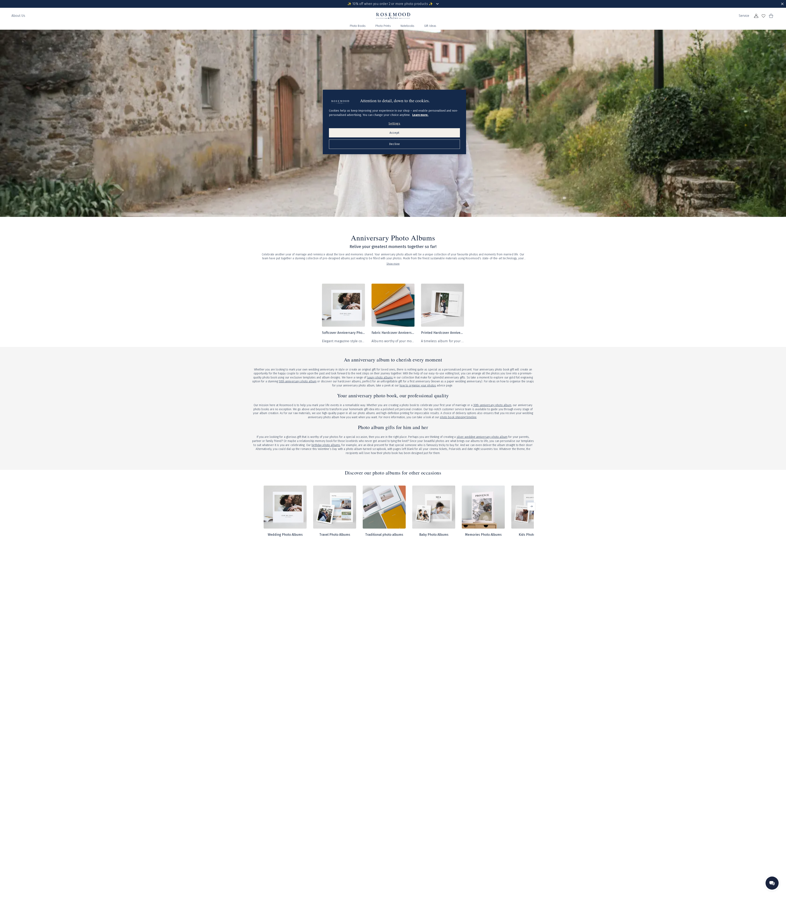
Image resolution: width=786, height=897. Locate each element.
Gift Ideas (430, 26)
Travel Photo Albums (334, 535)
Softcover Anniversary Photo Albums (343, 333)
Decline (394, 144)
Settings (394, 123)
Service (744, 16)
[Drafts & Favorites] (763, 16)
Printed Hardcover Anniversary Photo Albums (442, 333)
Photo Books (358, 26)
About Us (18, 16)
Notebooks (407, 26)
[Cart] (771, 16)
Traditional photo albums (384, 535)
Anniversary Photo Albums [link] (295, 34)
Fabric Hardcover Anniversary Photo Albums (393, 333)
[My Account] (756, 16)
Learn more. (420, 115)
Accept (394, 133)
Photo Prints (383, 26)
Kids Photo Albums (533, 535)
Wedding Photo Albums (285, 535)
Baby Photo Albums (433, 535)
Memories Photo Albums (483, 535)
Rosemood (257, 34)
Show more (393, 263)
